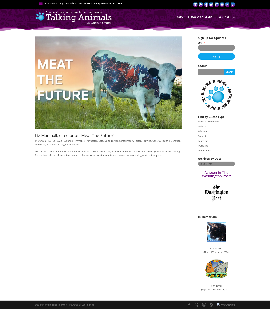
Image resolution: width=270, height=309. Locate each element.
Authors (202, 126)
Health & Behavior (170, 140)
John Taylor (216, 285)
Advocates (92, 140)
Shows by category (200, 16)
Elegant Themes (57, 304)
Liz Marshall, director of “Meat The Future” (74, 135)
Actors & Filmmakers (74, 140)
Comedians (203, 136)
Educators (203, 140)
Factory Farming (143, 140)
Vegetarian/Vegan (70, 144)
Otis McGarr (216, 248)
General (156, 140)
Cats (101, 140)
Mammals (40, 144)
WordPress (88, 304)
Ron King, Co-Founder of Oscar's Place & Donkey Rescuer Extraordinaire (88, 3)
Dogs (107, 140)
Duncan (42, 140)
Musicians (203, 145)
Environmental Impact (122, 140)
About (181, 16)
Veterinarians (204, 150)
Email (201, 42)
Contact (223, 16)
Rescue (56, 144)
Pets (48, 144)
